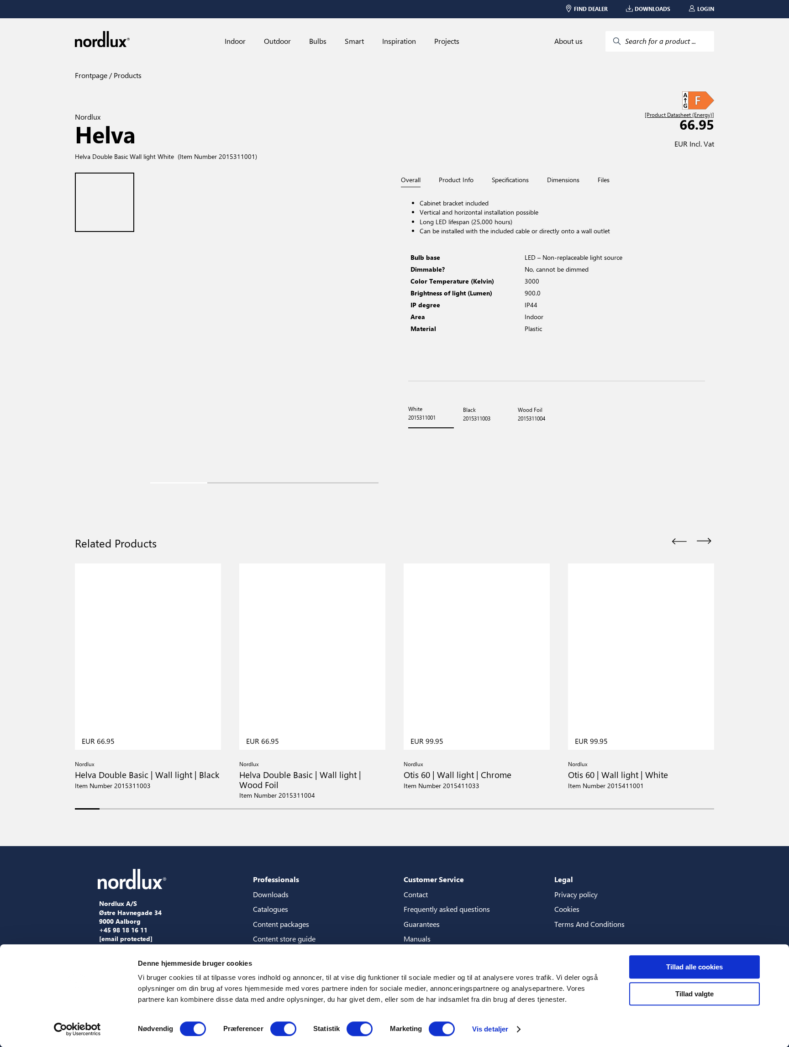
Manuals (417, 938)
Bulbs (317, 41)
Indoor (235, 41)
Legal (563, 879)
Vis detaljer (490, 1029)
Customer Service (434, 879)
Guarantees (422, 924)
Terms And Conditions (589, 924)
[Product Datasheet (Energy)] (679, 115)
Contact (416, 894)
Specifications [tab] (510, 180)
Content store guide (284, 938)
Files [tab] (604, 180)
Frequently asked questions (447, 909)
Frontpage (91, 75)
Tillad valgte (694, 994)
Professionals (276, 879)
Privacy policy (576, 894)
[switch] (283, 1028)
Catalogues (270, 909)
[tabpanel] (556, 284)
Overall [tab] (411, 180)
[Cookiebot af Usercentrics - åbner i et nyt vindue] (77, 1029)
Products (127, 75)
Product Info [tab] (456, 180)
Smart (354, 41)
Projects (446, 41)
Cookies (566, 909)
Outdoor (277, 41)
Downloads (271, 894)
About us (568, 41)
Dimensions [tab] (563, 180)
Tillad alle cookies (694, 967)
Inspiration (399, 41)
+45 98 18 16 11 (123, 930)
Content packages (281, 924)
